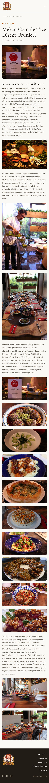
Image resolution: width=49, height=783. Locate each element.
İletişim (43, 770)
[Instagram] (3, 776)
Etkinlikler (20, 17)
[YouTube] (7, 776)
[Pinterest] (11, 776)
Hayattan (13, 17)
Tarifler (43, 758)
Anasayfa (5, 17)
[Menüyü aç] (45, 5)
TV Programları (39, 766)
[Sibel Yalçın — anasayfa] (6, 6)
